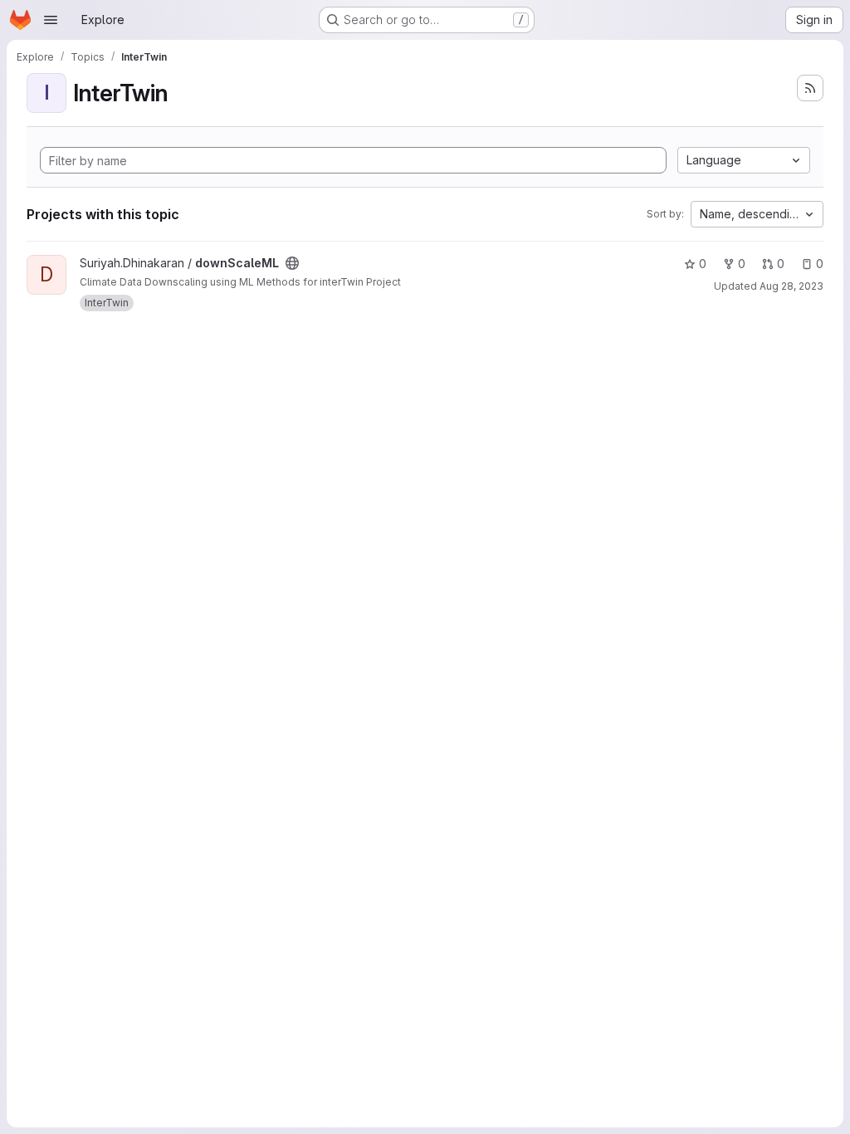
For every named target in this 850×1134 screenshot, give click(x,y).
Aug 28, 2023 (791, 286)
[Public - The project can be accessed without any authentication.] (292, 263)
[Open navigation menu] (50, 20)
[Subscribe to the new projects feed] (810, 88)
